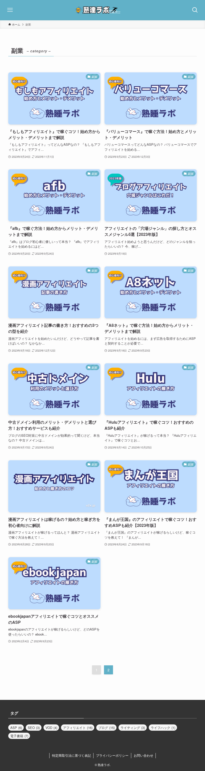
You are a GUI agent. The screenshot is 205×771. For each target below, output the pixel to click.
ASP (16, 727)
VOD (51, 727)
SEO (34, 727)
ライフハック (163, 727)
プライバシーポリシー (112, 755)
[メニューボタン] (10, 10)
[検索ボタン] (195, 10)
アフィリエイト (77, 727)
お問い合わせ (143, 755)
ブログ (106, 727)
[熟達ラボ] (102, 10)
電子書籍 (19, 735)
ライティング (132, 727)
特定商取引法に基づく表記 (71, 755)
